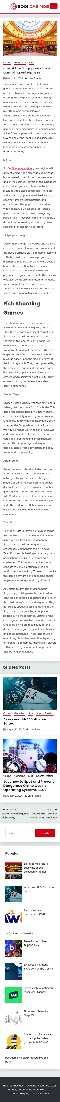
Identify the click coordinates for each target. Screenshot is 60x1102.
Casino (7, 62)
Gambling (19, 713)
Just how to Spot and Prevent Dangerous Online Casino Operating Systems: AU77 (28, 785)
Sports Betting (45, 713)
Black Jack (20, 62)
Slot (31, 62)
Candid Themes (40, 1093)
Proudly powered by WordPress (27, 1089)
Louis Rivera (34, 78)
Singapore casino (22, 168)
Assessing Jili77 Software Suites (24, 721)
